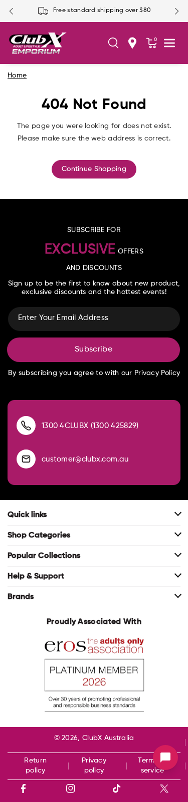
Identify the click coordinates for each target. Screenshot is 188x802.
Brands (21, 597)
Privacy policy (94, 765)
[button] (113, 43)
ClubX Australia (108, 738)
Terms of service (152, 765)
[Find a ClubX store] (132, 43)
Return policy (35, 765)
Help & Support (36, 576)
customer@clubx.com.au (85, 459)
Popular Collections (44, 556)
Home (17, 75)
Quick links (27, 515)
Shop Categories (39, 536)
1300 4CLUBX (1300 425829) (90, 426)
